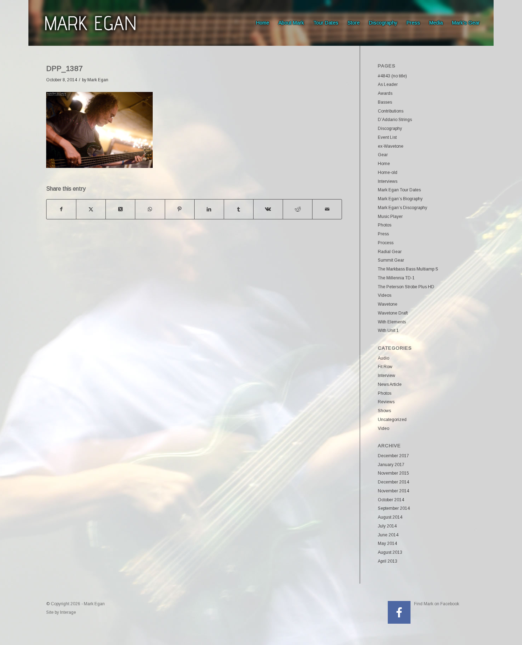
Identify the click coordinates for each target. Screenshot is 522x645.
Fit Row (385, 366)
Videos (384, 295)
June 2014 (388, 534)
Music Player (390, 216)
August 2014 (390, 517)
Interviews (387, 181)
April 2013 (387, 561)
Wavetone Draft (393, 313)
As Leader (388, 84)
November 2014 (393, 490)
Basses (385, 102)
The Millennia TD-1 (396, 277)
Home (384, 163)
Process (385, 242)
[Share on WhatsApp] (149, 209)
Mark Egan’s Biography (400, 198)
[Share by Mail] (327, 209)
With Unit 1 (388, 330)
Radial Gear (390, 251)
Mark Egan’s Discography (402, 207)
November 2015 (393, 473)
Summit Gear (391, 260)
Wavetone (387, 304)
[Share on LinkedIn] (209, 209)
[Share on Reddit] (297, 209)
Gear (383, 154)
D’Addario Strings (395, 119)
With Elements (392, 321)
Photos (384, 225)
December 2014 (393, 482)
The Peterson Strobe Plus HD (406, 286)
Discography (390, 128)
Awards (385, 93)
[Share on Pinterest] (179, 209)
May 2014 (387, 543)
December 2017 (393, 455)
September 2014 (394, 508)
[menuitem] (262, 23)
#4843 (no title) (392, 75)
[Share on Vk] (268, 209)
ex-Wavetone (390, 146)
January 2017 (391, 464)
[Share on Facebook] (61, 209)
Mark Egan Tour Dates (399, 189)
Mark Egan (97, 79)
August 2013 (390, 552)
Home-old (387, 172)
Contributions (390, 111)
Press (383, 233)
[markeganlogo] (90, 23)
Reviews (386, 401)
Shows (384, 410)
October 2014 (391, 499)
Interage (68, 612)
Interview (386, 375)
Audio (383, 358)
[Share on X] (90, 209)
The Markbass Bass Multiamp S (408, 269)
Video (383, 428)
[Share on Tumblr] (238, 209)
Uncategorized (392, 419)
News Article (390, 384)
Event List (387, 137)
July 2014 (387, 526)
